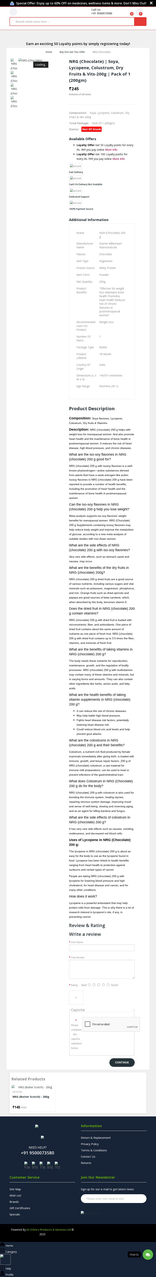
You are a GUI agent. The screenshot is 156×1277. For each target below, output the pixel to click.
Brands (14, 1202)
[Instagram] (35, 1165)
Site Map (15, 1189)
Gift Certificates (20, 1208)
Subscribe (136, 1198)
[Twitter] (42, 1165)
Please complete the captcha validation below (75, 1037)
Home (49, 52)
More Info (111, 149)
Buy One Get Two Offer (72, 52)
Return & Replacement (96, 1137)
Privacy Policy (90, 1144)
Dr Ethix (17, 1092)
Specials (15, 1214)
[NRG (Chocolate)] (14, 64)
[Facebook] (27, 1165)
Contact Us (88, 1156)
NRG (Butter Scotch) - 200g (31, 1096)
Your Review (77, 957)
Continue (122, 1062)
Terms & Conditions (94, 1150)
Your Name (77, 942)
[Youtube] (57, 1165)
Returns (86, 1163)
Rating (74, 985)
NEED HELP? (38, 1147)
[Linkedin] (50, 1165)
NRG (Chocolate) (102, 52)
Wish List (15, 1195)
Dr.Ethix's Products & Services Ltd (49, 1229)
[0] (129, 12)
